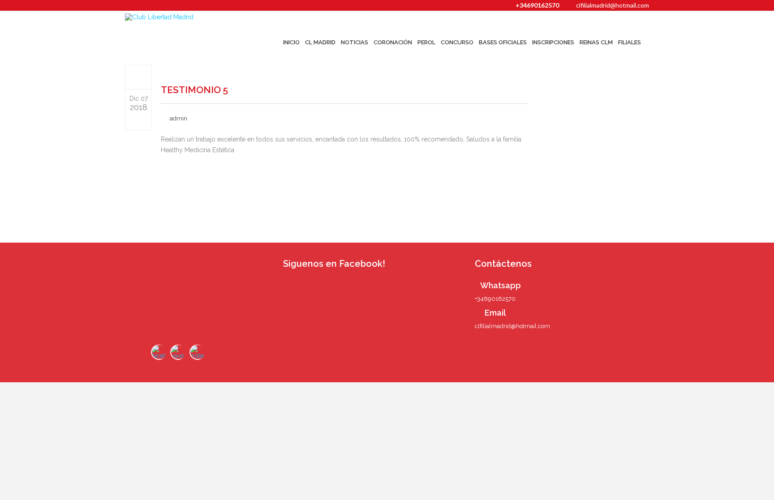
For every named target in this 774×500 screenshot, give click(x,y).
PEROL (426, 42)
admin (178, 118)
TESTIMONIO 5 (194, 89)
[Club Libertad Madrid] (177, 17)
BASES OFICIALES (503, 42)
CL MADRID (320, 42)
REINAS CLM (596, 42)
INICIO (291, 42)
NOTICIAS (354, 42)
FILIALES (629, 42)
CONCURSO (457, 42)
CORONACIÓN (393, 42)
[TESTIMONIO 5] (138, 77)
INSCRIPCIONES (553, 42)
